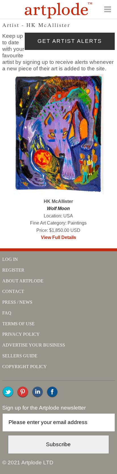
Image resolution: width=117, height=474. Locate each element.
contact (13, 291)
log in (10, 259)
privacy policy (21, 334)
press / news (17, 302)
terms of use (18, 323)
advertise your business (33, 345)
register (13, 270)
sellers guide (19, 355)
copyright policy (24, 366)
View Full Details (58, 237)
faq (6, 313)
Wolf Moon (58, 208)
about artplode (22, 280)
